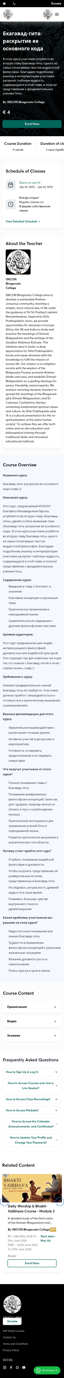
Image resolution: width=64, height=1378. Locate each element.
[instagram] (4, 1367)
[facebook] (11, 1367)
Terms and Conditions (15, 1344)
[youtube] (24, 1367)
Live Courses (10, 1324)
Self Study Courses (13, 1331)
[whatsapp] (17, 1367)
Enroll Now (32, 124)
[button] (57, 14)
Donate (56, 3)
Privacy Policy (11, 1350)
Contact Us (9, 1337)
